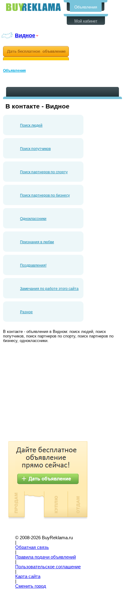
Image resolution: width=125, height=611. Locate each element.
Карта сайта (27, 576)
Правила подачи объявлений (45, 557)
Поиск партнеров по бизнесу (45, 195)
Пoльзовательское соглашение (48, 566)
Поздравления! (33, 265)
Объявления (85, 7)
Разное (26, 312)
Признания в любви (37, 242)
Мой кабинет (85, 21)
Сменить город (30, 586)
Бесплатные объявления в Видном (33, 7)
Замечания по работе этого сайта (49, 289)
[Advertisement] (54, 392)
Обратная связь (32, 547)
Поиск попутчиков (35, 149)
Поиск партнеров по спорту (44, 172)
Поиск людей (31, 125)
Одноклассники (33, 219)
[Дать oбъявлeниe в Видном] (36, 53)
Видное (25, 35)
